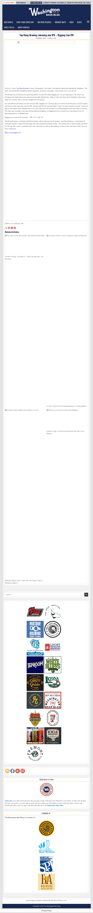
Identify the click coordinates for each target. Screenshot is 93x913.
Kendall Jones (42, 38)
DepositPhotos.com (60, 900)
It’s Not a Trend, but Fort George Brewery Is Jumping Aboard (66, 406)
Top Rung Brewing (22, 88)
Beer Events (8, 22)
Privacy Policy (46, 911)
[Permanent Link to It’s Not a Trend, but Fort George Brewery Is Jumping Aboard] (66, 319)
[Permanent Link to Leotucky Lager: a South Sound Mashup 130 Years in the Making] (66, 419)
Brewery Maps (60, 22)
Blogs (79, 22)
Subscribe (8, 801)
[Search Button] (88, 21)
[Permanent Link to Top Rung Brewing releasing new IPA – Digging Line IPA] (46, 63)
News (71, 22)
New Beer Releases (44, 22)
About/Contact (24, 27)
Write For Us (9, 27)
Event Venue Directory (25, 22)
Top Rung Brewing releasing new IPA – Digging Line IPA (46, 35)
